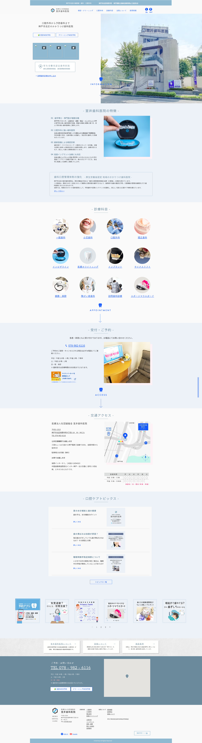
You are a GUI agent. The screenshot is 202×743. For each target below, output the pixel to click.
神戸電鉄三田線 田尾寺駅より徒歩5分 (126, 3)
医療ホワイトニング (88, 267)
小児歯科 (88, 237)
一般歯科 (89, 709)
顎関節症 (92, 133)
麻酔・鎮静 (89, 724)
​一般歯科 (60, 237)
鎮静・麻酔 (60, 296)
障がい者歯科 (88, 296)
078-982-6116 (68, 721)
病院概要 (109, 709)
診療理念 (109, 711)
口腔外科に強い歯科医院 (64, 130)
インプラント (89, 121)
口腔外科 (71, 121)
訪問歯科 (89, 728)
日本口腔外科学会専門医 (62, 133)
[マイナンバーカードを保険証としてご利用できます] (63, 377)
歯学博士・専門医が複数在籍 (66, 118)
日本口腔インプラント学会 (63, 157)
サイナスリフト (87, 157)
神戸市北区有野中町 (105, 3)
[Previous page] (92, 627)
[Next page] (110, 627)
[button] (121, 10)
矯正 (81, 121)
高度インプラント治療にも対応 (67, 154)
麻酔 (77, 121)
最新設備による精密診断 (64, 142)
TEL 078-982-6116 (59, 435)
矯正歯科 (142, 237)
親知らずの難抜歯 (82, 133)
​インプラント (90, 722)
